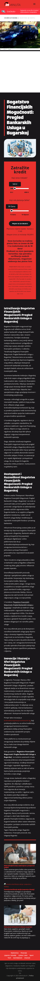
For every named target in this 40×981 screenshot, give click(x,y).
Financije (24, 953)
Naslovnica (14, 953)
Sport (32, 955)
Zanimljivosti (17, 958)
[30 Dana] (11, 210)
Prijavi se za (20, 224)
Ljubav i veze (22, 955)
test (29, 833)
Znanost (27, 958)
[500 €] (15, 188)
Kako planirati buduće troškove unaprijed (18, 927)
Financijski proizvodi (20, 833)
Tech (9, 958)
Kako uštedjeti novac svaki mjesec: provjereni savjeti (19, 867)
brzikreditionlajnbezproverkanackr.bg (17, 720)
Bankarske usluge (15, 830)
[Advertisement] (20, 71)
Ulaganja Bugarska (10, 835)
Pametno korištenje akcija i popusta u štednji (19, 889)
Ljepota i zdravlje (10, 955)
